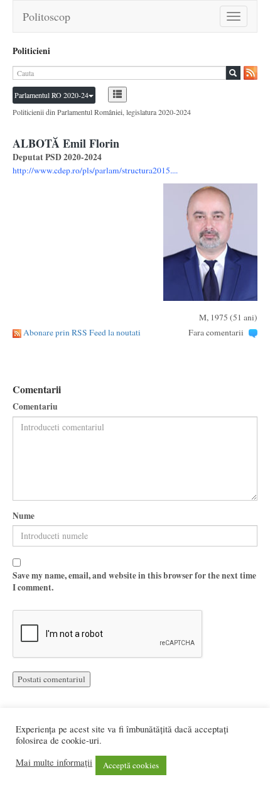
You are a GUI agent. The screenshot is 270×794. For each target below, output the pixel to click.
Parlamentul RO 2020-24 (51, 95)
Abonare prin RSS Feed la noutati (82, 332)
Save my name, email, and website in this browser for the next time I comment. (134, 582)
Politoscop (46, 16)
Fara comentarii (216, 332)
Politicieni (31, 51)
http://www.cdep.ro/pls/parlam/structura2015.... (95, 170)
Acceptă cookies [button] (131, 765)
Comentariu (35, 407)
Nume (24, 516)
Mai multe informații (54, 762)
